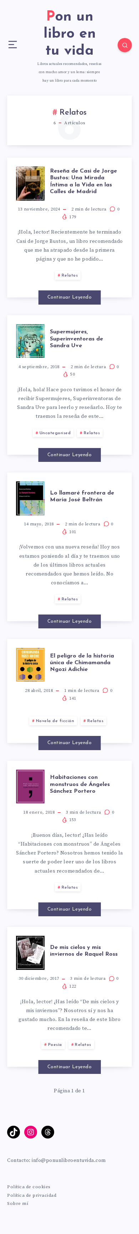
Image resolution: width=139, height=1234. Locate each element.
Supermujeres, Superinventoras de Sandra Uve (76, 338)
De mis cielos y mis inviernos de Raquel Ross (84, 951)
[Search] (125, 45)
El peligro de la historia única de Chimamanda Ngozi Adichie (82, 662)
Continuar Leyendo (69, 297)
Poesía (55, 1045)
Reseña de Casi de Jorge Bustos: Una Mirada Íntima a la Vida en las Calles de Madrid (83, 181)
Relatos (70, 275)
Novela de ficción (55, 721)
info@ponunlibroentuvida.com (69, 1160)
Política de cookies (29, 1187)
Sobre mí (17, 1203)
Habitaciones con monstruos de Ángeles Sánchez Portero (80, 784)
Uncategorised (55, 433)
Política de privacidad (31, 1195)
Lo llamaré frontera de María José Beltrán (82, 496)
